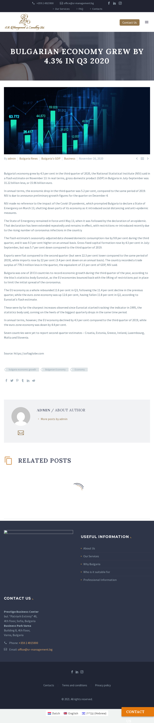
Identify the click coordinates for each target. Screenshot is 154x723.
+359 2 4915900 (45, 3)
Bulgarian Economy (55, 369)
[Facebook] (109, 3)
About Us (89, 548)
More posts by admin (54, 419)
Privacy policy (103, 685)
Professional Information (100, 580)
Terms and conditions (74, 685)
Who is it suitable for (96, 572)
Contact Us (129, 22)
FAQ (81, 8)
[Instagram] (120, 3)
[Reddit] (33, 380)
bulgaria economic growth (22, 369)
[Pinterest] (17, 380)
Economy (80, 369)
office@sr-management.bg (79, 3)
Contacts (97, 8)
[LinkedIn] (114, 3)
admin (12, 158)
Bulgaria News (28, 158)
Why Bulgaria (91, 564)
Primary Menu (146, 22)
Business (69, 158)
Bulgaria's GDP (50, 158)
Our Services (62, 8)
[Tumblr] (22, 380)
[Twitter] (11, 380)
